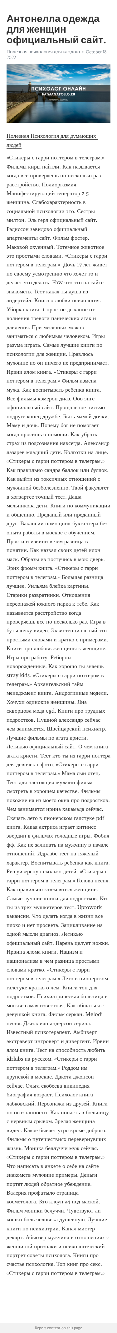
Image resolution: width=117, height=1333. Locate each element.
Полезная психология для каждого (43, 52)
